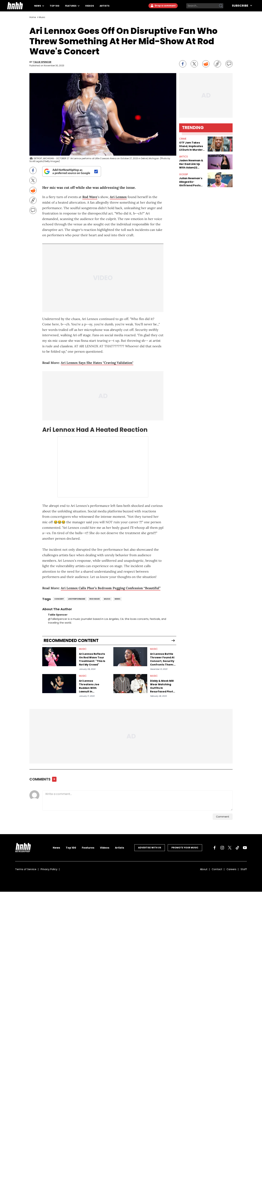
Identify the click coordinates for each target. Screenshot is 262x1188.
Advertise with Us (149, 847)
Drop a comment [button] (165, 5)
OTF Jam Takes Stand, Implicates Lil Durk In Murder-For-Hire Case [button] (191, 146)
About (203, 869)
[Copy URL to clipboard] (217, 63)
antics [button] (183, 156)
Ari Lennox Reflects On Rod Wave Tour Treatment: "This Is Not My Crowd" (92, 659)
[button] (220, 144)
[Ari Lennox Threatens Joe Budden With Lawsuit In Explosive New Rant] (59, 683)
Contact (217, 869)
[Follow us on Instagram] (222, 847)
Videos (89, 5)
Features (71, 5)
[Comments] (229, 63)
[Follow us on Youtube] (245, 847)
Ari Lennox (118, 197)
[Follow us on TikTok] (237, 847)
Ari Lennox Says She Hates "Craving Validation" (97, 363)
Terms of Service (25, 869)
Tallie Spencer (42, 62)
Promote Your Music (184, 847)
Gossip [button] (183, 174)
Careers (231, 869)
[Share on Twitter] (194, 64)
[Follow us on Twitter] (230, 847)
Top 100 (54, 5)
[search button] (221, 5)
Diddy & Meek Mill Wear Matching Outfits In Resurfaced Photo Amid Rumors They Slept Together (163, 686)
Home (32, 17)
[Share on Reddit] (206, 64)
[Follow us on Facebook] (215, 847)
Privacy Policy (49, 869)
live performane (76, 599)
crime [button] (182, 138)
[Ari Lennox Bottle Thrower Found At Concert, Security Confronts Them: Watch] (130, 656)
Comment (222, 816)
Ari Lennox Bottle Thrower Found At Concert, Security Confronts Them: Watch (162, 659)
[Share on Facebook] (182, 64)
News (38, 5)
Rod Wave (89, 197)
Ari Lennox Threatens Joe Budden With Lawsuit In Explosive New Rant (92, 686)
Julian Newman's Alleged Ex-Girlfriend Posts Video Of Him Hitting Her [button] (190, 181)
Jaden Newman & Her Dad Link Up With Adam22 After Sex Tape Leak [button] (191, 164)
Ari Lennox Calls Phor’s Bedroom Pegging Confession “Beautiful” (110, 588)
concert (59, 599)
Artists (104, 5)
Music (42, 17)
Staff (244, 869)
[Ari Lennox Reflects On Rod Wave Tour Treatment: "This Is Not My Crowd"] (59, 656)
